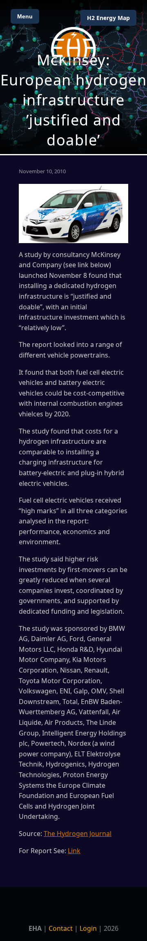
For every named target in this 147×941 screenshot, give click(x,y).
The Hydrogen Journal (77, 833)
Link (74, 850)
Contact (61, 928)
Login (88, 928)
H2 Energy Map (108, 18)
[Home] (73, 45)
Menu (25, 16)
